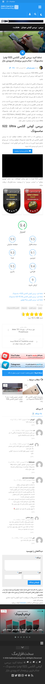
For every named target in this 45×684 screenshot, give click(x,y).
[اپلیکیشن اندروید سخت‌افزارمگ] (29, 675)
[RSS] (32, 675)
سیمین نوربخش (30, 68)
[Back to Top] (22, 647)
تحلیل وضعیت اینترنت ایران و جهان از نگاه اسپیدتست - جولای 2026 (21, 374)
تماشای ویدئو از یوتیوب (21, 151)
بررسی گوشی (32, 308)
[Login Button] (29, 14)
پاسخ (33, 425)
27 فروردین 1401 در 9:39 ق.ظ (17, 462)
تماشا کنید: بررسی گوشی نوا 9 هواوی (32, 300)
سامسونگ (24, 308)
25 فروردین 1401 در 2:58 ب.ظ (21, 538)
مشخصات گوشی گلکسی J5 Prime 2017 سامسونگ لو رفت (34, 399)
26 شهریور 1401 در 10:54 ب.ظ (21, 430)
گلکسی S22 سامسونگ (13, 308)
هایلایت (16, 27)
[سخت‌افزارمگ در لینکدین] (13, 675)
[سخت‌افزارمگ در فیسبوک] (19, 675)
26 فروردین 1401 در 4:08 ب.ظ (23, 520)
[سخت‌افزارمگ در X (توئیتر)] (16, 675)
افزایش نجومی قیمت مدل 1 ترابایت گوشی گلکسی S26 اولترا (13, 399)
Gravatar (23, 603)
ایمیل (19, 572)
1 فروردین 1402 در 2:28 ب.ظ (18, 444)
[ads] (22, 21)
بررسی (40, 27)
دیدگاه (36, 414)
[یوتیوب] (22, 356)
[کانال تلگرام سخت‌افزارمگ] (26, 675)
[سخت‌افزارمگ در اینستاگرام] (22, 675)
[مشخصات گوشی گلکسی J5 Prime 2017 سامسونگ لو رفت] (33, 388)
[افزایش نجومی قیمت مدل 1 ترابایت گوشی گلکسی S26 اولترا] (12, 388)
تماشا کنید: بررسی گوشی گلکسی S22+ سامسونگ (28, 293)
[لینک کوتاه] (10, 68)
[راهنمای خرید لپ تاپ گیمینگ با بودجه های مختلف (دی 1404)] (22, 621)
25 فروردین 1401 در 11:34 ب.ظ (23, 480)
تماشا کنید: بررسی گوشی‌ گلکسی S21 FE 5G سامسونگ (26, 297)
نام (39, 572)
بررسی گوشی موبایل (29, 27)
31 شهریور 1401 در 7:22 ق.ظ (19, 419)
